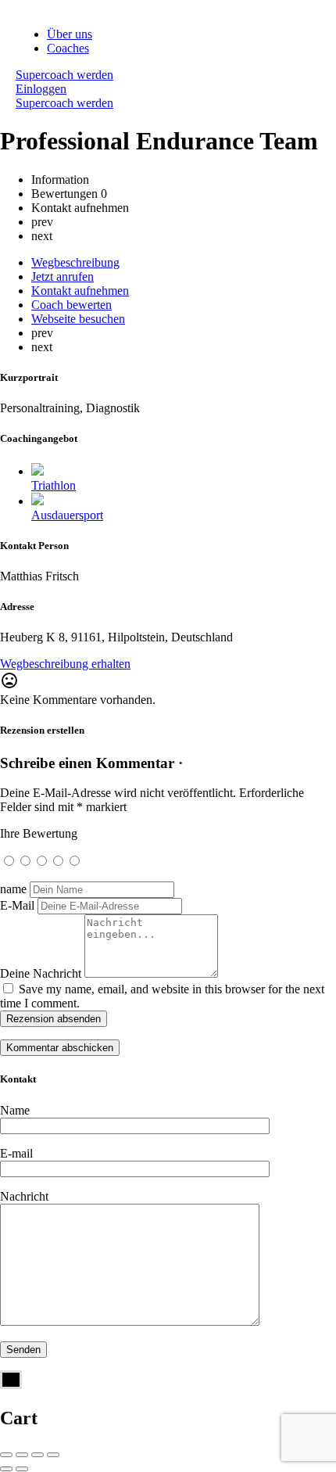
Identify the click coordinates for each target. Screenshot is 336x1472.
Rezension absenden (53, 1019)
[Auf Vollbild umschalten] (37, 1454)
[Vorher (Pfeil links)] (6, 1469)
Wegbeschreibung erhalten (65, 663)
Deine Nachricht (40, 973)
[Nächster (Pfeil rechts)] (22, 1469)
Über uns (69, 34)
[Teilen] (22, 1454)
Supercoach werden (64, 74)
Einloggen (41, 88)
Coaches (68, 48)
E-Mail (17, 905)
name (13, 889)
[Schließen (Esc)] (6, 1454)
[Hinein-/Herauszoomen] (53, 1454)
